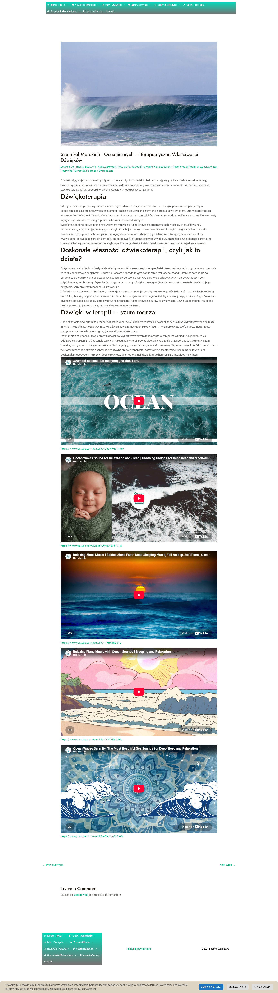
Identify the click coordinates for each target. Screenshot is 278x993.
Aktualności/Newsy (93, 11)
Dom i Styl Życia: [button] (113, 5)
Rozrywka (66, 170)
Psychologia (180, 166)
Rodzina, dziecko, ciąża (203, 166)
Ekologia (111, 166)
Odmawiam (262, 986)
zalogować (81, 894)
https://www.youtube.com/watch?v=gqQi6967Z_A (91, 545)
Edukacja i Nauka (95, 166)
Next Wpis (227, 864)
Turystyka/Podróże (85, 170)
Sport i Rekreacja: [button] (195, 5)
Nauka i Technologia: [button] (85, 5)
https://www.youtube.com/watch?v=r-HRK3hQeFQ (91, 642)
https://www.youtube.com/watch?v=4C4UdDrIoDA (91, 739)
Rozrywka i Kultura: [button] (167, 5)
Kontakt (110, 11)
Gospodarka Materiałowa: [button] (64, 11)
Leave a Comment (72, 166)
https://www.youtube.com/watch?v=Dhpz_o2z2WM (92, 836)
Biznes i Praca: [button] (58, 5)
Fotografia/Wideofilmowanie (135, 166)
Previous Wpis (53, 864)
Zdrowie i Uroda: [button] (139, 5)
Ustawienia (237, 986)
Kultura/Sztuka (163, 166)
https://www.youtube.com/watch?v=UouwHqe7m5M (92, 448)
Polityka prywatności (138, 948)
